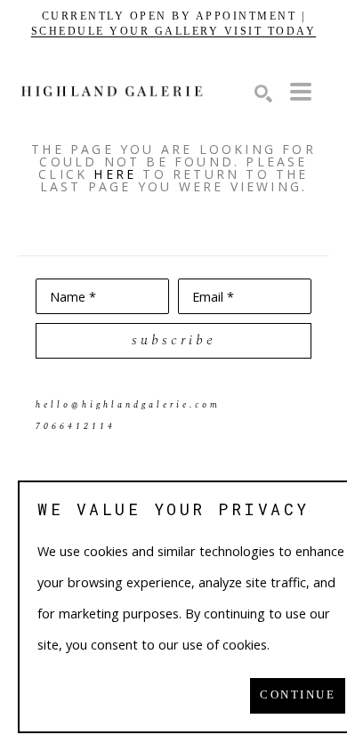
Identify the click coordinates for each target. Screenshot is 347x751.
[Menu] (300, 92)
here (114, 174)
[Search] (263, 93)
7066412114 (76, 426)
